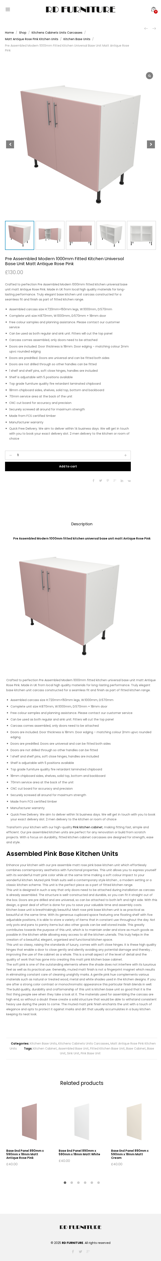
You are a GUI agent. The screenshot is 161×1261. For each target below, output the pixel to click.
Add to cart (68, 466)
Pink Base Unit (91, 1053)
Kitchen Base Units (43, 1043)
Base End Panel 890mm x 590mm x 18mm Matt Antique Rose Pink (25, 1154)
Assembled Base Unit (73, 1048)
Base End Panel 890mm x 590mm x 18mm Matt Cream (130, 1154)
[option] (29, 1132)
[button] (151, 144)
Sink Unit (73, 1053)
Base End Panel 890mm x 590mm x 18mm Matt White (79, 1152)
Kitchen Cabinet (45, 1048)
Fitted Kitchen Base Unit (107, 1048)
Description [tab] (81, 524)
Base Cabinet (136, 1048)
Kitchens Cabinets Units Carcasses (83, 1043)
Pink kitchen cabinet (88, 827)
